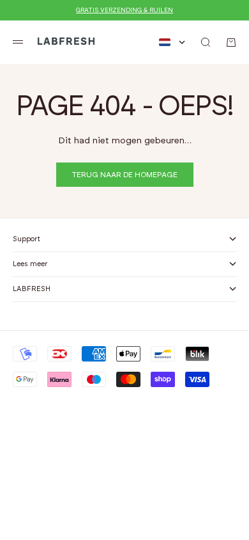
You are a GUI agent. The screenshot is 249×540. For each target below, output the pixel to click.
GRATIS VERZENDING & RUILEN (124, 10)
